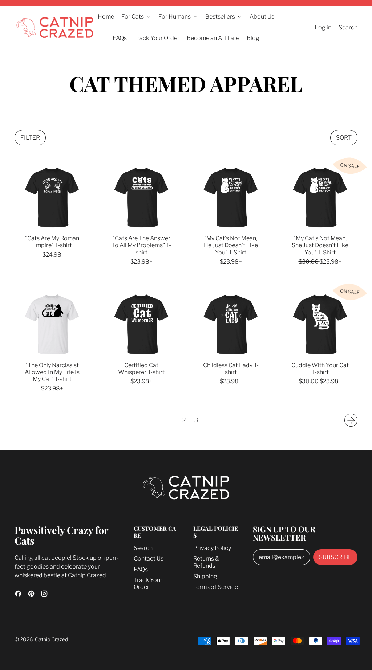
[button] (30, 137)
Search (143, 548)
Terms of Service (215, 586)
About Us (262, 16)
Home (106, 16)
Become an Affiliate (213, 38)
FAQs (120, 38)
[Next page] (350, 420)
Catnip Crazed (52, 639)
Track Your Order (156, 38)
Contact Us (148, 558)
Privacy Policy (212, 548)
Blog (253, 38)
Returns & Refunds (206, 562)
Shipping (205, 576)
